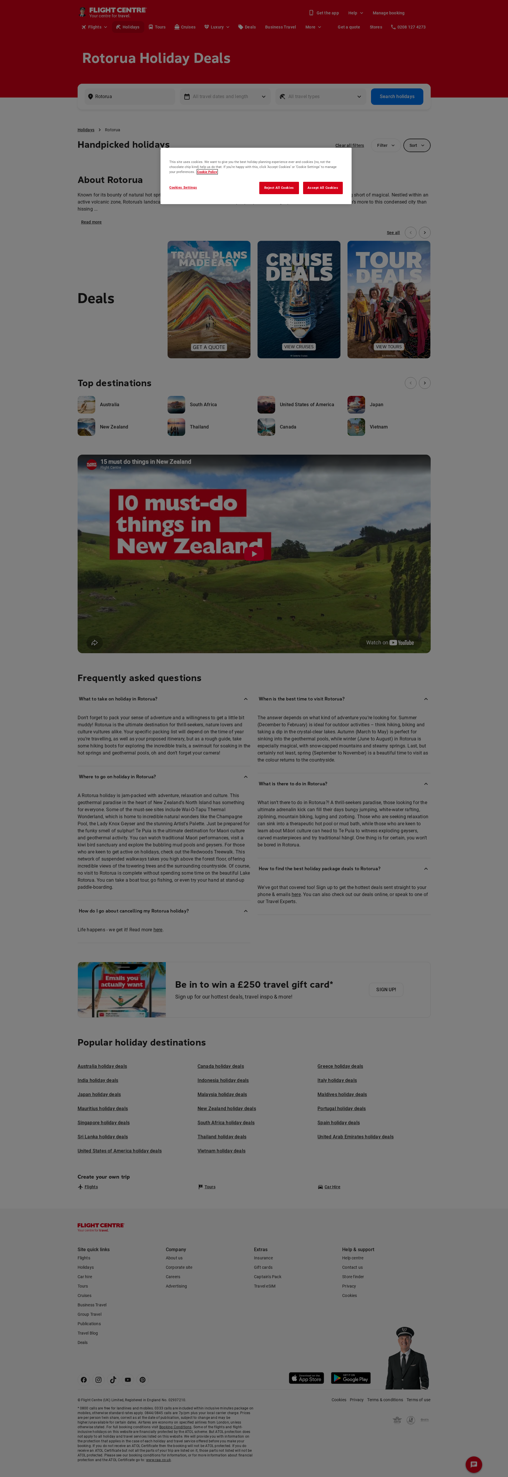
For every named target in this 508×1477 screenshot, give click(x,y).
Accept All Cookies (323, 188)
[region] (256, 176)
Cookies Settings (183, 187)
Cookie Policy (207, 172)
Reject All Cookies (279, 188)
